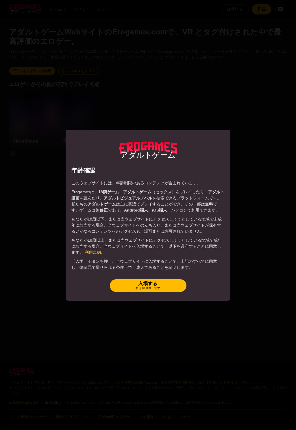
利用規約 (93, 252)
